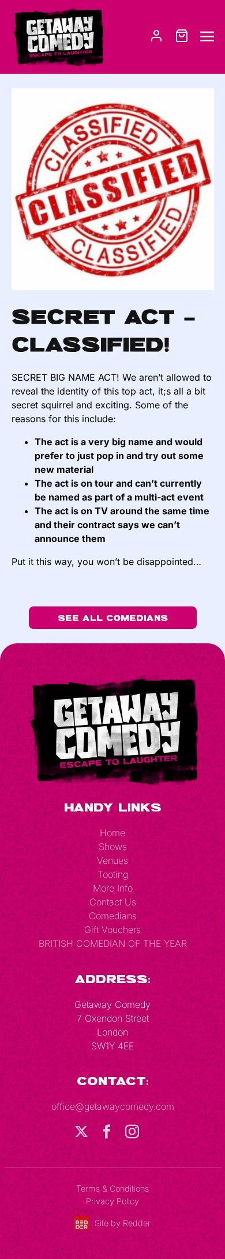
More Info (113, 888)
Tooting (112, 874)
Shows (113, 846)
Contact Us (112, 902)
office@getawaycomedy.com (112, 1106)
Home (112, 833)
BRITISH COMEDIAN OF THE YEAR (113, 943)
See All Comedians (113, 617)
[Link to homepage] (58, 35)
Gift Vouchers (112, 929)
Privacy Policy (112, 1201)
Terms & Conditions (112, 1188)
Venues (112, 860)
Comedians (113, 916)
